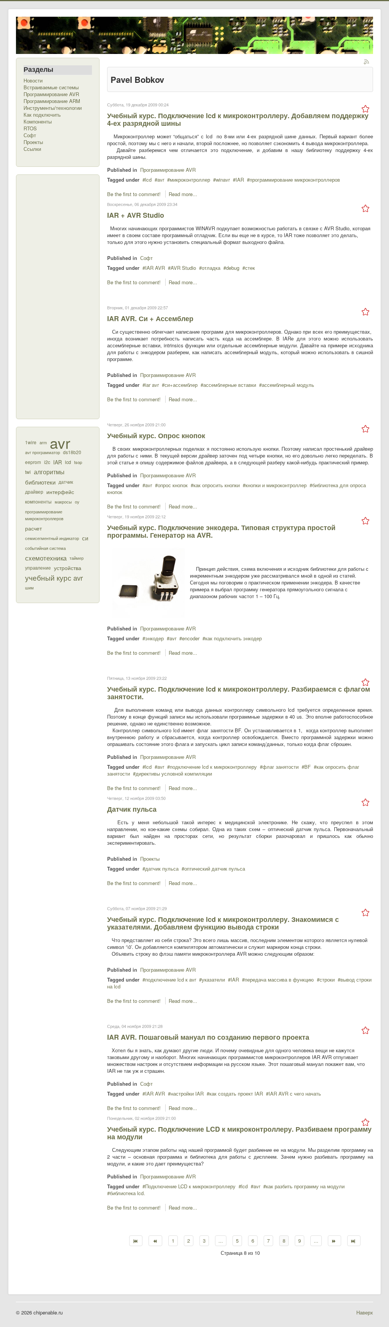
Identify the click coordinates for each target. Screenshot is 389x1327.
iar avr (152, 384)
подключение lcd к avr (170, 979)
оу (77, 502)
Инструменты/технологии (53, 108)
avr (60, 442)
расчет (33, 528)
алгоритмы (49, 471)
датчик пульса (162, 868)
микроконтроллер (190, 179)
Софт (30, 135)
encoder (190, 638)
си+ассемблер (181, 384)
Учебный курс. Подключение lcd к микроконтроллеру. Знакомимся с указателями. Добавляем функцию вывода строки (223, 923)
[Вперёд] (334, 1240)
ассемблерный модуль (288, 384)
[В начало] (135, 1240)
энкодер (154, 638)
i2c (47, 462)
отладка (211, 267)
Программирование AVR (51, 94)
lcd (68, 462)
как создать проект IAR (236, 1093)
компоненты (38, 501)
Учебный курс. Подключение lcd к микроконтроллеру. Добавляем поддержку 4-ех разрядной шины (237, 119)
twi (28, 472)
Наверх (364, 1312)
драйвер (34, 491)
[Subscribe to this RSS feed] (367, 62)
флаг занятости (280, 766)
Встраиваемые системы (51, 87)
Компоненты (38, 121)
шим (29, 587)
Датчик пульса (132, 809)
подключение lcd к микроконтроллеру (213, 766)
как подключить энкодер (233, 638)
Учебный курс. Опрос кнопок (156, 435)
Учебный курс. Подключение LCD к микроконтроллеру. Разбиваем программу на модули (239, 1133)
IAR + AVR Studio (135, 215)
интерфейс (60, 492)
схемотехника (45, 557)
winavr (223, 179)
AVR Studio (183, 267)
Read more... (183, 194)
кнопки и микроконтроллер (276, 485)
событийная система (45, 548)
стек (250, 267)
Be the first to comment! (134, 194)
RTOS (30, 128)
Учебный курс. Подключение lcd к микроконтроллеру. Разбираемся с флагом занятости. (238, 693)
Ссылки (32, 149)
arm (43, 442)
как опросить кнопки (216, 485)
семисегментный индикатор (52, 538)
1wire (30, 442)
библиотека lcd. (127, 1193)
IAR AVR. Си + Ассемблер (150, 318)
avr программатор (42, 452)
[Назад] (155, 1240)
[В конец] (354, 1240)
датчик (66, 481)
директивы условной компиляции (174, 773)
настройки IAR (187, 1093)
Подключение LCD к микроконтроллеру (190, 1186)
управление (38, 567)
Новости (33, 80)
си (85, 538)
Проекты (33, 142)
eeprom (33, 462)
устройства (67, 568)
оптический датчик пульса (214, 868)
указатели (213, 979)
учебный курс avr (54, 578)
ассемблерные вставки (229, 384)
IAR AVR (155, 267)
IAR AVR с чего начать (295, 1093)
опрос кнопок (173, 485)
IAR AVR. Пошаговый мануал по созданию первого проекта (208, 1037)
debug (232, 267)
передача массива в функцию (279, 979)
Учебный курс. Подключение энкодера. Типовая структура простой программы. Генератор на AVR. (221, 531)
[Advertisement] (54, 296)
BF (307, 766)
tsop (78, 462)
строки (327, 979)
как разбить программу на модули (305, 1186)
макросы (63, 502)
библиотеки (40, 482)
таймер (77, 558)
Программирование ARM (52, 101)
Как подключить (42, 114)
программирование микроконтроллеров (44, 514)
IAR (57, 462)
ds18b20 (72, 452)
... (220, 1240)
